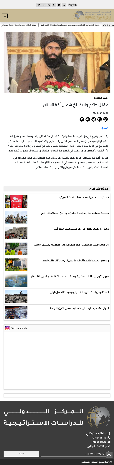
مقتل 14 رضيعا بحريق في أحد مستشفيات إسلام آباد (81, 228)
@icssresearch (19, 328)
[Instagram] (48, 5)
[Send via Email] (82, 119)
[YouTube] (38, 5)
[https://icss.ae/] (57, 417)
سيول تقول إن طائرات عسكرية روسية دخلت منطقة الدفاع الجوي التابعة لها (69, 276)
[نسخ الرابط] (88, 119)
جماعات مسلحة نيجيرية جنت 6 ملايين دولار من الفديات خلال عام (75, 213)
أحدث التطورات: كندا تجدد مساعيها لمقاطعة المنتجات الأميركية (77, 25)
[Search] (64, 5)
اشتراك (21, 454)
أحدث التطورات (101, 97)
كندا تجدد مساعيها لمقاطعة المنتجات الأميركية (84, 197)
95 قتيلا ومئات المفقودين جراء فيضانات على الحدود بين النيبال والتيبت (71, 244)
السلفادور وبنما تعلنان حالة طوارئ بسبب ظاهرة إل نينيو (79, 292)
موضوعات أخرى (98, 188)
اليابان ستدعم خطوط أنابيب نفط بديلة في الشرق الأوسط (79, 308)
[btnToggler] (5, 16)
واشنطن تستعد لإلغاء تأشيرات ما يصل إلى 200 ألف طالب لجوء (75, 260)
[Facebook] (59, 5)
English (72, 5)
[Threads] (43, 5)
